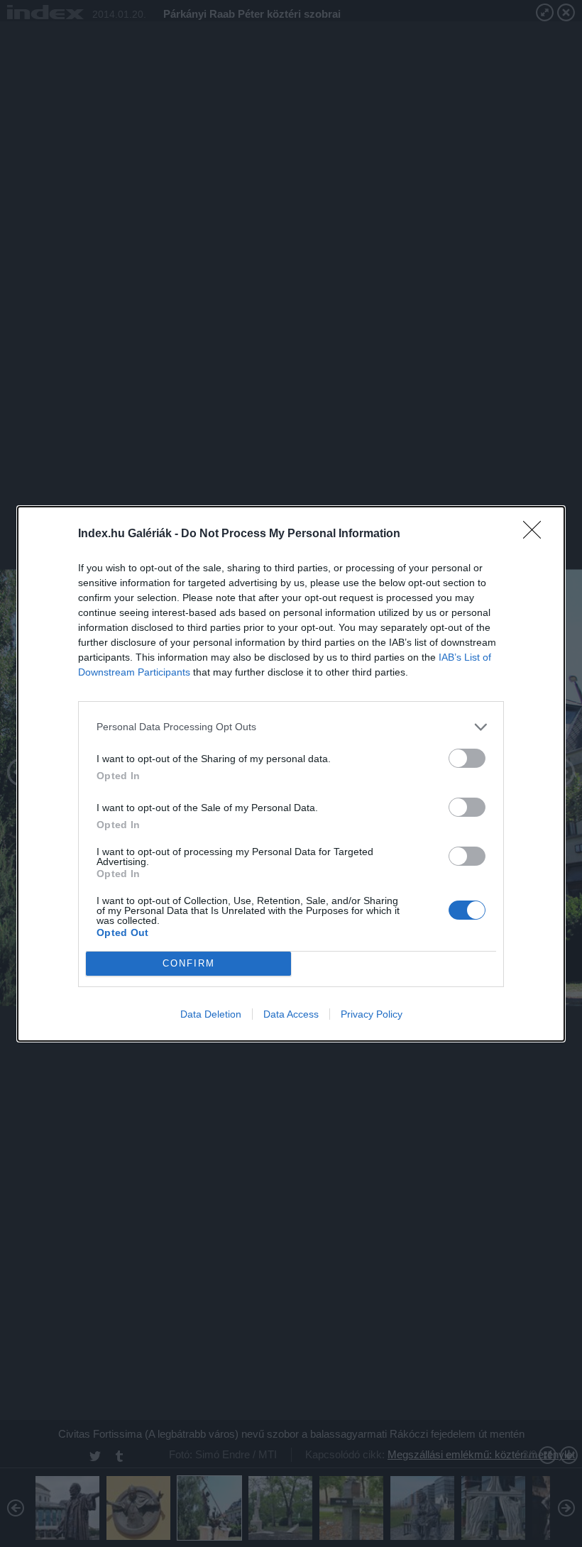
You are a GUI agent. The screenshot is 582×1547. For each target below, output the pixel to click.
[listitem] (291, 727)
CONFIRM (189, 963)
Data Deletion (210, 1014)
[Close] (536, 534)
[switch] (467, 758)
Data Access (291, 1014)
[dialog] (291, 774)
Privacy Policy (371, 1014)
